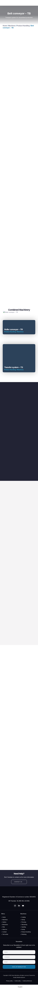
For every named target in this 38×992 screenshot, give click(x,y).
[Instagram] (15, 905)
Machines (11, 26)
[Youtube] (23, 905)
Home (5, 26)
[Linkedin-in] (19, 905)
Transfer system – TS (13, 367)
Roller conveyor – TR (13, 329)
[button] (35, 3)
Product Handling (23, 26)
